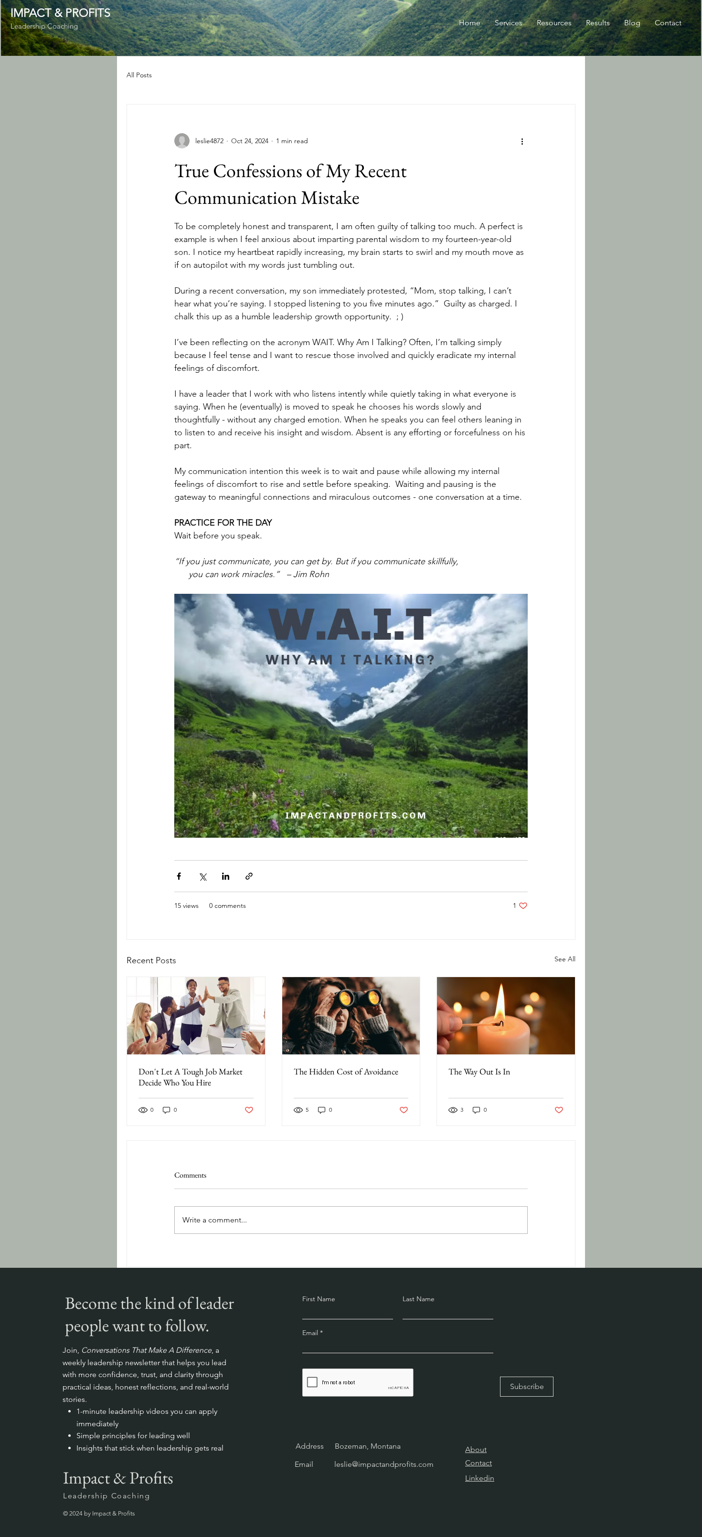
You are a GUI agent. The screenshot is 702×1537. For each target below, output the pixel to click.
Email (311, 1332)
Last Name (419, 1298)
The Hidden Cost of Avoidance (346, 1071)
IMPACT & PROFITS (60, 13)
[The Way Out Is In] (506, 1015)
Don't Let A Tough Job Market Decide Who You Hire (190, 1077)
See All (564, 959)
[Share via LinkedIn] (225, 876)
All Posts (139, 75)
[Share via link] (249, 876)
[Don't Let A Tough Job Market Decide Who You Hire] (196, 1015)
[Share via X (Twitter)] (202, 876)
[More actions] (522, 141)
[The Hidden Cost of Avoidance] (351, 1015)
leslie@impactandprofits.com (384, 1464)
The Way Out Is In (479, 1071)
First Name (318, 1298)
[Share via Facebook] (178, 876)
